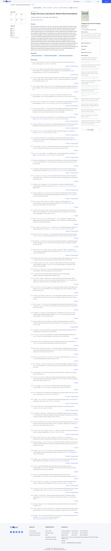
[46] (32, 399)
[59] (32, 495)
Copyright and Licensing (50, 537)
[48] (32, 413)
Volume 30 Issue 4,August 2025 (85, 26)
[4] (31, 86)
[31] (32, 287)
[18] (32, 193)
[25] (32, 249)
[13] (32, 153)
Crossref (68, 66)
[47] (32, 406)
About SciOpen (32, 530)
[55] (32, 466)
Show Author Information (36, 19)
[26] (32, 258)
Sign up (106, 1)
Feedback (63, 540)
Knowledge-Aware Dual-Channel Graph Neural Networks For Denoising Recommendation (90, 99)
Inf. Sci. (75, 139)
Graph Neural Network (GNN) (50, 55)
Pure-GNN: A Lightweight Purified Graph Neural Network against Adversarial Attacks (91, 65)
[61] (32, 508)
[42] (32, 372)
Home (13, 4)
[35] (32, 321)
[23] (32, 234)
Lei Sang (33, 17)
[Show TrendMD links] (100, 129)
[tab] (91, 43)
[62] (32, 515)
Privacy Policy (48, 530)
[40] (32, 357)
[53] (32, 450)
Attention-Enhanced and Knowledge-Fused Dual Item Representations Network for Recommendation (91, 82)
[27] (32, 262)
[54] (32, 459)
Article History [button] (84, 46)
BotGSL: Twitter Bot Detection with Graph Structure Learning (89, 116)
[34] (32, 312)
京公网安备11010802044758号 (60, 549)
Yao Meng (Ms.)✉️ (75, 530)
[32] (32, 295)
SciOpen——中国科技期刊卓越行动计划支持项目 (71, 542)
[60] (32, 504)
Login (98, 1)
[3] (31, 77)
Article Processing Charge (50, 539)
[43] (32, 377)
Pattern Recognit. (53, 460)
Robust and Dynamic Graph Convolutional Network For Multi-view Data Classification (90, 105)
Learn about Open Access (34, 533)
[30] (32, 278)
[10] (32, 131)
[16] (32, 175)
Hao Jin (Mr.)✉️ (75, 535)
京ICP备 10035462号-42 (48, 549)
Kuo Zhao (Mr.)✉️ (75, 533)
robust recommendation (37, 55)
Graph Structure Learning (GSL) (65, 55)
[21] (32, 218)
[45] (32, 392)
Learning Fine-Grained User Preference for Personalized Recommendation (90, 90)
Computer (35, 408)
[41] (32, 363)
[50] (32, 430)
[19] (32, 201)
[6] (31, 101)
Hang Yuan (38, 17)
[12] (32, 146)
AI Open (52, 432)
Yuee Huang (45, 17)
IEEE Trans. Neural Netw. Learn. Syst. (46, 118)
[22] (32, 227)
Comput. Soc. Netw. (41, 132)
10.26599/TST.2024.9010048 (89, 29)
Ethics (46, 535)
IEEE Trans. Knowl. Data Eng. (48, 103)
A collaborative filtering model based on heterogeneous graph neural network (89, 58)
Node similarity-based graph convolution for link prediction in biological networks (91, 110)
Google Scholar (74, 66)
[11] (31, 138)
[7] (31, 108)
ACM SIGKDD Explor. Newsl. (43, 155)
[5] (31, 94)
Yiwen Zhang (52, 17)
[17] (32, 184)
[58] (32, 488)
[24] (32, 241)
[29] (32, 273)
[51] (32, 437)
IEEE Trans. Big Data (72, 194)
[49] (32, 421)
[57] (32, 481)
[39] (32, 348)
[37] (32, 334)
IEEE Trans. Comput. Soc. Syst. (61, 186)
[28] (32, 269)
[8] (31, 117)
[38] (32, 341)
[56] (32, 474)
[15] (32, 168)
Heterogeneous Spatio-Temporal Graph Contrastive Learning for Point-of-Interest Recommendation (89, 73)
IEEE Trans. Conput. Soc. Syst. (54, 170)
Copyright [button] (83, 49)
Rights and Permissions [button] (86, 52)
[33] (32, 304)
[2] (31, 69)
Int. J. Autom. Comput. (54, 229)
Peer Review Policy (49, 533)
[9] (31, 124)
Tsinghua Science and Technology (23, 4)
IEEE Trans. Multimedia (69, 452)
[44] (32, 385)
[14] (32, 160)
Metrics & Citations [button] (85, 43)
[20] (32, 210)
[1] (31, 62)
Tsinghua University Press (34, 535)
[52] (32, 442)
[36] (32, 330)
